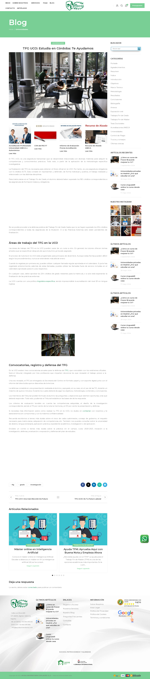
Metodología (116, 91)
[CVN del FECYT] (45, 132)
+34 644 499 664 (25, 624)
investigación (35, 485)
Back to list (58, 497)
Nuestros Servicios (70, 609)
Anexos (114, 107)
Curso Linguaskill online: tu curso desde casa (130, 187)
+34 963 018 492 (27, 622)
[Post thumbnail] (115, 161)
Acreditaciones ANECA (120, 127)
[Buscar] (121, 5)
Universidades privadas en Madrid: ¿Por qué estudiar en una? (131, 173)
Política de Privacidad (99, 611)
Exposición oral (117, 111)
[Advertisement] (58, 206)
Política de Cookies (98, 614)
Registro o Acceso (70, 605)
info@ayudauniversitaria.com (22, 627)
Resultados (115, 95)
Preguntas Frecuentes (72, 617)
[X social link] (88, 485)
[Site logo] (75, 5)
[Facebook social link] (83, 485)
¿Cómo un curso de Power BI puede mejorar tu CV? (129, 159)
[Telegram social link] (105, 485)
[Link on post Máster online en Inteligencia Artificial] (33, 529)
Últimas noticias (117, 143)
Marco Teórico (117, 87)
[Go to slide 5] (61, 575)
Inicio (11, 29)
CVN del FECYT (40, 146)
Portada (114, 63)
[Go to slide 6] (63, 575)
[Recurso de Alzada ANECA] (96, 132)
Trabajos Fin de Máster (83, 545)
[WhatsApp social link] (99, 485)
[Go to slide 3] (57, 575)
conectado (32, 587)
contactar (87, 411)
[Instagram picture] (115, 210)
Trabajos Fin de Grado (120, 115)
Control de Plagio (118, 135)
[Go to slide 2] (54, 575)
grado (22, 485)
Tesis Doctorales (117, 123)
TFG (66, 370)
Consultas (67, 621)
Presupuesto (137, 5)
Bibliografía (115, 103)
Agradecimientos (118, 67)
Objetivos (114, 83)
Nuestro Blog (68, 613)
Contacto (67, 625)
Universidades (22, 29)
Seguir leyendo (33, 566)
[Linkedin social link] (94, 485)
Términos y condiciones (100, 618)
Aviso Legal (95, 608)
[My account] (117, 5)
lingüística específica (46, 281)
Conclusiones (116, 99)
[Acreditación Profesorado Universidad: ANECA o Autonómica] (20, 132)
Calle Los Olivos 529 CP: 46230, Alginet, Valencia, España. (21, 616)
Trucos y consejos (118, 139)
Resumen (115, 71)
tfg (13, 485)
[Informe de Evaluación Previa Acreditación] (71, 132)
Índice (113, 75)
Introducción (116, 79)
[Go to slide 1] (52, 575)
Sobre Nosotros (96, 604)
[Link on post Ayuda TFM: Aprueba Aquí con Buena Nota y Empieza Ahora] (83, 529)
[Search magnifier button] (139, 49)
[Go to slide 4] (59, 575)
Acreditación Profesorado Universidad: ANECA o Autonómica (20, 148)
